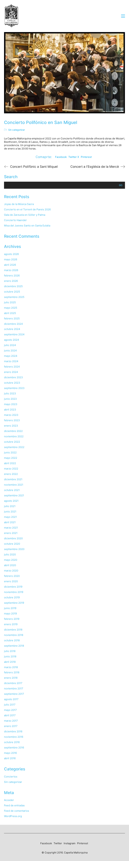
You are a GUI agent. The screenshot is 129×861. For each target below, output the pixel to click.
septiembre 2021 (14, 495)
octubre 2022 (12, 441)
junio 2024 (10, 350)
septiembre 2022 (14, 447)
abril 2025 (10, 313)
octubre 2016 (12, 742)
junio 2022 (10, 452)
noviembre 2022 (14, 436)
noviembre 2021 (13, 484)
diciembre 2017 (13, 683)
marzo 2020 (11, 570)
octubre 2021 (12, 490)
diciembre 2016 (13, 731)
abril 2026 (10, 264)
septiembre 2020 (14, 549)
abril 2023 (10, 409)
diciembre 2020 (13, 538)
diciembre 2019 (13, 586)
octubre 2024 (12, 329)
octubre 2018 (12, 640)
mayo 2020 (10, 559)
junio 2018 (10, 656)
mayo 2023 (10, 404)
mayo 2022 (10, 457)
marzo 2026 (11, 270)
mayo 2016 (10, 752)
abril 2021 (10, 522)
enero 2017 (10, 726)
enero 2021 (10, 533)
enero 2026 (11, 280)
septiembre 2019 (14, 602)
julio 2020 (10, 554)
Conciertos (10, 776)
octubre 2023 (12, 382)
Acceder (9, 800)
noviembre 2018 (13, 635)
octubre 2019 (12, 597)
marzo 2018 (11, 667)
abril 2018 (10, 661)
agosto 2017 (11, 699)
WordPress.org (13, 816)
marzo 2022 (11, 468)
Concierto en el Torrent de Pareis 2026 (27, 209)
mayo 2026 (10, 259)
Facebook (61, 157)
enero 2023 (11, 425)
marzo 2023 (11, 414)
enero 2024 (11, 372)
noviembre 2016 (13, 736)
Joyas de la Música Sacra (19, 204)
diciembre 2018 (13, 629)
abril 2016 (10, 758)
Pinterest (86, 157)
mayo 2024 (10, 355)
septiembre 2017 (14, 693)
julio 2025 (10, 302)
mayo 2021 (10, 516)
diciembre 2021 (13, 479)
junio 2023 (10, 398)
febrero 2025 (12, 318)
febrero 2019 (11, 618)
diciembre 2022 (13, 431)
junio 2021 (10, 511)
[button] (123, 16)
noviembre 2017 (13, 688)
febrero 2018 (11, 672)
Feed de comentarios (16, 810)
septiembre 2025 (14, 297)
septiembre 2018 (14, 645)
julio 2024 (10, 345)
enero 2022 (11, 474)
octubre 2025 (12, 291)
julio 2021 (9, 506)
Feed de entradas (14, 805)
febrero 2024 (12, 366)
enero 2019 (10, 624)
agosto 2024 (11, 339)
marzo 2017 (11, 720)
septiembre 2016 (14, 747)
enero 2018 (10, 677)
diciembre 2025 (13, 286)
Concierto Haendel (15, 220)
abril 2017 (10, 715)
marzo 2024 (11, 361)
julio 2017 (9, 704)
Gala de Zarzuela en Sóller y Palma (24, 214)
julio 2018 (9, 651)
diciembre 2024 (13, 323)
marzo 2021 (11, 527)
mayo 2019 (10, 613)
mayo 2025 (10, 307)
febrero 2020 (12, 576)
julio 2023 (10, 393)
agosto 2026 (11, 254)
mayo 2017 (10, 710)
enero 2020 (11, 581)
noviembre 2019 (13, 592)
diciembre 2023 (13, 377)
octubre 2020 (12, 543)
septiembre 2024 (14, 334)
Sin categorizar (16, 129)
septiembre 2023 (14, 388)
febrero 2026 (12, 275)
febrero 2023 (12, 420)
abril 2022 (10, 463)
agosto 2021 (11, 500)
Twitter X (73, 157)
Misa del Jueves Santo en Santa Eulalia (27, 225)
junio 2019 (10, 608)
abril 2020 (10, 565)
